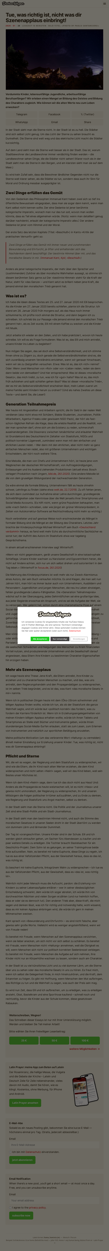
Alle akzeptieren (40, 639)
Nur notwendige (60, 639)
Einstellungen (79, 639)
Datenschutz (75, 631)
